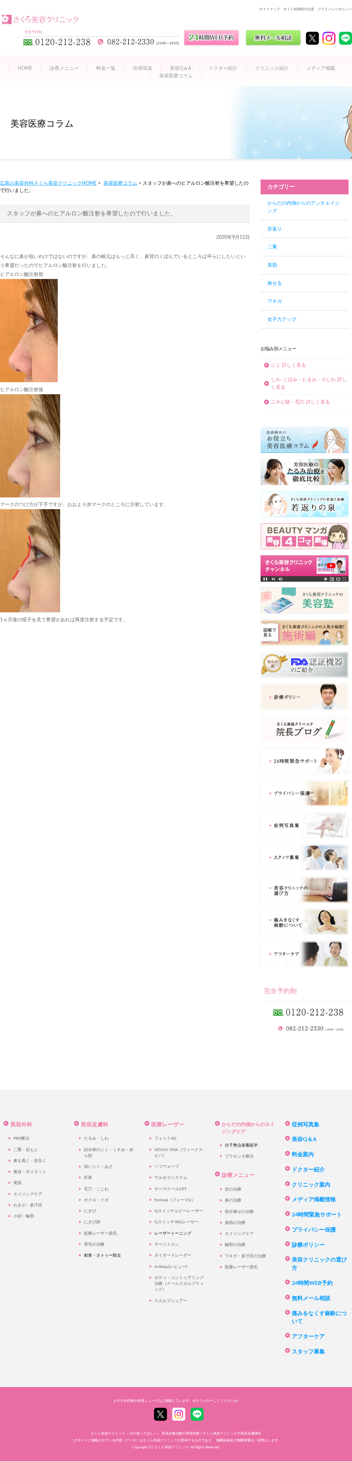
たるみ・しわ (96, 1138)
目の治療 (233, 1189)
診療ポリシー (308, 1245)
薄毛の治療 (94, 1244)
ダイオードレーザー (172, 1255)
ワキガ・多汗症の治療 (245, 1256)
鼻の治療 (233, 1200)
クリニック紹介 (272, 68)
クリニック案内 (311, 1185)
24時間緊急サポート (317, 1214)
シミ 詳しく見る (288, 365)
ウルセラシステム (170, 1178)
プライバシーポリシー (335, 9)
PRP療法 (21, 1138)
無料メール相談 (311, 1298)
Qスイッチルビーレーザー (178, 1211)
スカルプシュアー (170, 1301)
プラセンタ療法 (239, 1156)
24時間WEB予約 (312, 1283)
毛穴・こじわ (96, 1189)
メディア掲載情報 (314, 1199)
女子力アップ (281, 319)
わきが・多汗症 (27, 1205)
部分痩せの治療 (239, 1212)
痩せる (274, 283)
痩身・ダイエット (29, 1172)
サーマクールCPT (170, 1189)
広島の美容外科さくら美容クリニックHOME (48, 183)
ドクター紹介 (223, 68)
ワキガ (274, 301)
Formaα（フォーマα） (174, 1200)
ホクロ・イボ (96, 1200)
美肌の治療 (235, 1223)
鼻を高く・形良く (29, 1161)
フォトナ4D (165, 1138)
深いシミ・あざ (98, 1167)
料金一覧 (106, 68)
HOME (25, 68)
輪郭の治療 (235, 1245)
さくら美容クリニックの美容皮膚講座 (232, 1433)
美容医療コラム (176, 75)
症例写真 (142, 68)
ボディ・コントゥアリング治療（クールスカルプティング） (179, 1284)
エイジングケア (27, 1194)
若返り (274, 229)
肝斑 (88, 1178)
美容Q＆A (304, 1139)
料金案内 (303, 1154)
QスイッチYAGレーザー (176, 1222)
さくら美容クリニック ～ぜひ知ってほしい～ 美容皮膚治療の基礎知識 (145, 1433)
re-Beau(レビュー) (170, 1267)
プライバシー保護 (314, 1230)
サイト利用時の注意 (298, 9)
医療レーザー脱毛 (100, 1233)
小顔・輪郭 (23, 1216)
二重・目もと (25, 1150)
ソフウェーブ (166, 1167)
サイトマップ (269, 9)
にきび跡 (92, 1222)
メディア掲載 (320, 68)
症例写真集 (305, 1124)
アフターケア (308, 1336)
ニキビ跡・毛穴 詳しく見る (300, 402)
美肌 (272, 265)
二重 (272, 246)
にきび (90, 1211)
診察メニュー (64, 68)
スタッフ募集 (308, 1351)
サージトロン (166, 1244)
